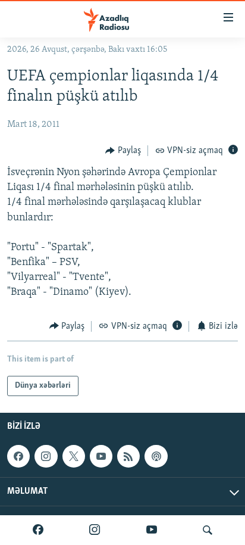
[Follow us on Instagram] (45, 456)
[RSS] (128, 456)
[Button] (123, 150)
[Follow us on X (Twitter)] (73, 456)
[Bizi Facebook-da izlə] (38, 530)
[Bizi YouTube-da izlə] (151, 530)
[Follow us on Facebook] (18, 456)
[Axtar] (207, 530)
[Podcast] (156, 456)
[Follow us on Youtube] (101, 456)
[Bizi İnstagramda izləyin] (94, 530)
